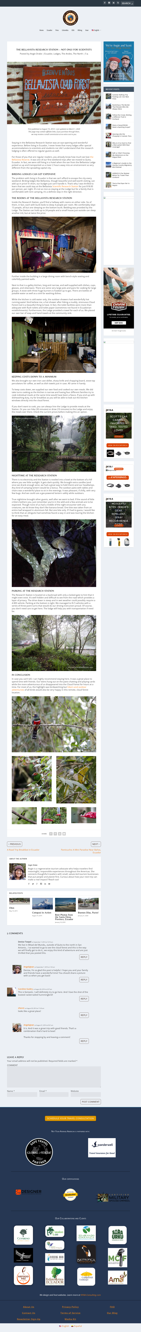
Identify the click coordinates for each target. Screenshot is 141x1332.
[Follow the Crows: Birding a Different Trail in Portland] (108, 116)
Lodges (57, 53)
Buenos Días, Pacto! (88, 912)
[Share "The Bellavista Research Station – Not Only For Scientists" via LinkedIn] (60, 834)
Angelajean (29, 1025)
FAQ (112, 1306)
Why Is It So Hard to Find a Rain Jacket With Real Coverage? (121, 145)
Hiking (80, 30)
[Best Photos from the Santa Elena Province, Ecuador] (65, 905)
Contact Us (28, 1312)
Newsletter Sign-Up (28, 1319)
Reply (84, 957)
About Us (28, 1306)
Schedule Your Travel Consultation (70, 1118)
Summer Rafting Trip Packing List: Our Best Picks (120, 97)
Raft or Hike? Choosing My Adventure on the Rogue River (121, 155)
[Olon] (19, 901)
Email (43, 1091)
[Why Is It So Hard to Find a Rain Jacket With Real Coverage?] (108, 144)
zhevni (21, 1008)
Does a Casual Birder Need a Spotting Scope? (121, 126)
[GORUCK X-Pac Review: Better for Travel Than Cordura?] (108, 175)
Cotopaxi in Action (41, 912)
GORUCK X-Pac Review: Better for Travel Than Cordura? (120, 175)
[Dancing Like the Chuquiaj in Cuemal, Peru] (108, 135)
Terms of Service (70, 1312)
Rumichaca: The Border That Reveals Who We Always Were (121, 107)
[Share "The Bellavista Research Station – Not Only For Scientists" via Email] (64, 834)
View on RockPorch (117, 445)
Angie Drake (36, 53)
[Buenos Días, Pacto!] (88, 904)
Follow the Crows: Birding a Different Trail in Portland (122, 117)
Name (11, 1091)
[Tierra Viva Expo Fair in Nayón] (108, 185)
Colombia (65, 30)
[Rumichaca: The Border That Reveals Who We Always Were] (108, 106)
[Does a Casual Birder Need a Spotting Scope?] (108, 126)
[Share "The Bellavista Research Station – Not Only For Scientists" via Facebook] (51, 834)
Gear (86, 30)
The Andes (67, 53)
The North (78, 53)
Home (42, 30)
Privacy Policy (70, 1306)
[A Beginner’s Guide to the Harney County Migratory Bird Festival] (108, 164)
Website (75, 1091)
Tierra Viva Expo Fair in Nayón (121, 184)
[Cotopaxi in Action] (42, 904)
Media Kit (70, 1319)
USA (73, 30)
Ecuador (49, 30)
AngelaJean (29, 966)
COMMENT (12, 1065)
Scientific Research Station (65, 186)
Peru (57, 30)
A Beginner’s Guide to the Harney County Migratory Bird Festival (122, 165)
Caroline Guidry (25, 989)
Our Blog (112, 1312)
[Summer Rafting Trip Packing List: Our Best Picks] (108, 96)
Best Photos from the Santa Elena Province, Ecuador (64, 917)
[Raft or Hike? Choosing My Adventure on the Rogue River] (108, 154)
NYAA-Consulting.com (91, 1295)
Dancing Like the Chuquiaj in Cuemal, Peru (121, 135)
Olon (11, 907)
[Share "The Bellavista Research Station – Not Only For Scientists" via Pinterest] (55, 834)
